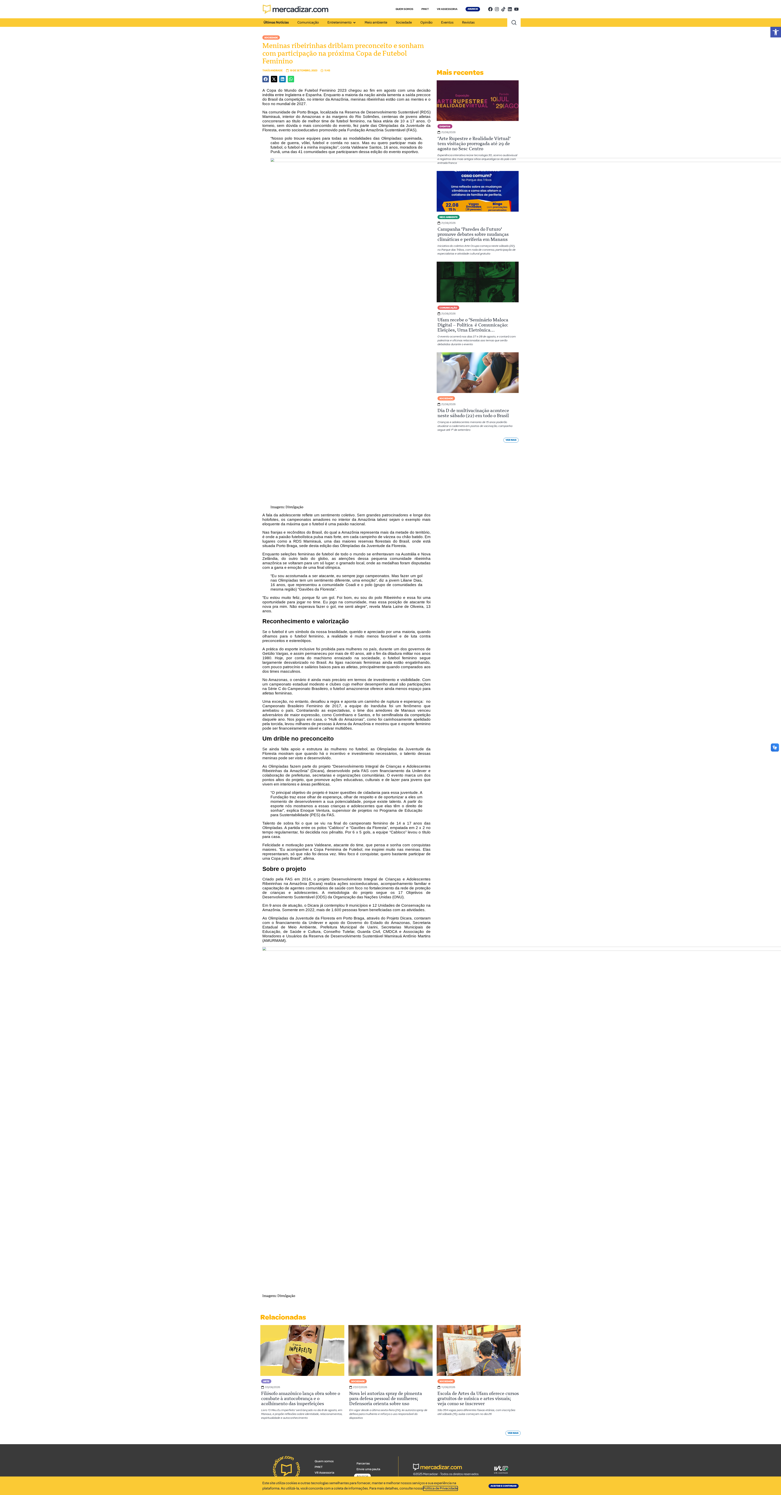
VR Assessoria (324, 1473)
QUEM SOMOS (404, 9)
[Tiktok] (503, 9)
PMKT (425, 9)
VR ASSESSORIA (447, 9)
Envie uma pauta (368, 1469)
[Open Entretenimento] (354, 22)
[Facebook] (490, 9)
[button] (775, 32)
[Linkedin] (510, 9)
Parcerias (363, 1463)
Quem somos (324, 1461)
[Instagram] (497, 9)
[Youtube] (516, 9)
